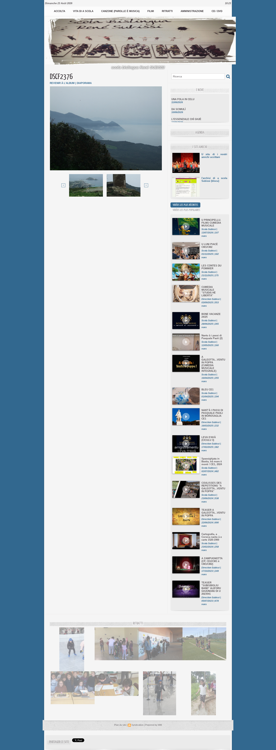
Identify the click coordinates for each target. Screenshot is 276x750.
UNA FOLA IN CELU (182, 94)
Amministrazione (192, 11)
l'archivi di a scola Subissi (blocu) (214, 179)
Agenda (199, 132)
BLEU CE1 (207, 389)
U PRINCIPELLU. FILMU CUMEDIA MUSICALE (211, 223)
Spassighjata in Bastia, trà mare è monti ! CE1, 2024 (211, 461)
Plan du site (120, 725)
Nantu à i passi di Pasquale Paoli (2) (211, 337)
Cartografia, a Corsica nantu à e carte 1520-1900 (211, 537)
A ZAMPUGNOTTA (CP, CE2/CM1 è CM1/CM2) (211, 561)
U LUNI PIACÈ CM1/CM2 (209, 245)
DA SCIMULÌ (178, 104)
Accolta (60, 11)
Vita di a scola (83, 11)
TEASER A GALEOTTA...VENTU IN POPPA (213, 513)
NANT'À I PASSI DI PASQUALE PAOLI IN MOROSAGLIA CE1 (212, 414)
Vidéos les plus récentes (185, 205)
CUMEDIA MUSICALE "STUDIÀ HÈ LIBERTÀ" (208, 291)
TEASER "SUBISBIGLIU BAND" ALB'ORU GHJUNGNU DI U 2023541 (211, 588)
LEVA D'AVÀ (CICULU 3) (208, 438)
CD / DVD (217, 11)
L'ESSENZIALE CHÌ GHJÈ (186, 113)
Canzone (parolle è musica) (120, 11)
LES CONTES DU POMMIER (211, 267)
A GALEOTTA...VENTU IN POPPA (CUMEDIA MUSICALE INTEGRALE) (213, 363)
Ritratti (167, 11)
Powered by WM (153, 725)
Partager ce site (59, 742)
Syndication (137, 725)
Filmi (151, 11)
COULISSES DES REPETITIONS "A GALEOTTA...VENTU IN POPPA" (213, 487)
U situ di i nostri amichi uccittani (214, 155)
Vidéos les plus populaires (186, 210)
